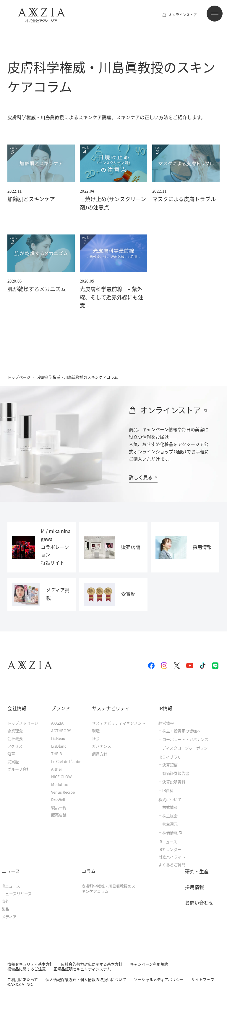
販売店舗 (59, 815)
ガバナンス (101, 746)
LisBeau (58, 738)
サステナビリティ (110, 708)
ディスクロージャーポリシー (187, 748)
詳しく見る (141, 477)
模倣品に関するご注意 (26, 969)
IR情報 (165, 708)
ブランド (60, 708)
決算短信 (170, 764)
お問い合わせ (199, 902)
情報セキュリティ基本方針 (30, 964)
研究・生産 (197, 871)
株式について (169, 799)
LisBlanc (59, 746)
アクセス (14, 746)
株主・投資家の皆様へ (181, 731)
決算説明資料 (173, 782)
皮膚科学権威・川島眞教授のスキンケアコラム (108, 888)
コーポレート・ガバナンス (185, 739)
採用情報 (194, 886)
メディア (9, 916)
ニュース (10, 870)
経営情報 (166, 723)
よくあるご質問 (171, 864)
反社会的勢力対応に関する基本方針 (91, 964)
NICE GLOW (61, 777)
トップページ (18, 377)
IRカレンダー (169, 849)
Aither (56, 769)
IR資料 (168, 790)
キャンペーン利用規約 (149, 964)
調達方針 (99, 754)
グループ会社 (18, 769)
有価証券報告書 (175, 773)
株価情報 (170, 832)
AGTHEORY (61, 731)
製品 (5, 909)
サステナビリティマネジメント (118, 723)
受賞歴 (13, 761)
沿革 (11, 754)
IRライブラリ (169, 757)
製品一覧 (59, 807)
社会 (96, 738)
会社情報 (16, 708)
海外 (5, 901)
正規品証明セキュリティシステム (82, 969)
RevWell (58, 800)
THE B (56, 754)
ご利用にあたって (22, 979)
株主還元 (170, 824)
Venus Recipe (63, 792)
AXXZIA (57, 723)
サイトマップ (202, 979)
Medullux (59, 784)
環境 (96, 731)
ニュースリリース (16, 893)
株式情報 (170, 807)
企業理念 (15, 731)
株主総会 (170, 815)
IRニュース (167, 841)
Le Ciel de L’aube (66, 761)
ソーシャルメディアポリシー (159, 979)
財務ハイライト (171, 857)
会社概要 (15, 738)
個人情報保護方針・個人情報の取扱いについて (86, 979)
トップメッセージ (22, 723)
